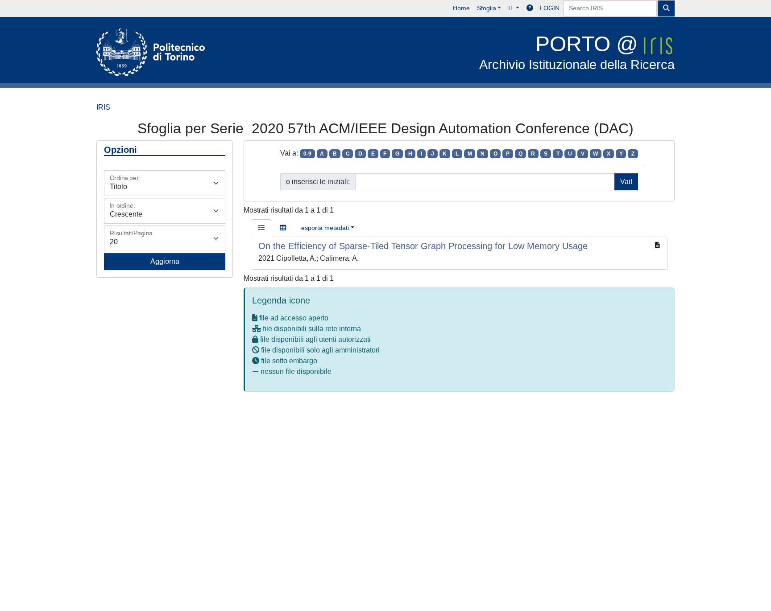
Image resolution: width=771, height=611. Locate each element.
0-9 (307, 154)
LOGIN (550, 8)
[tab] (261, 228)
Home (461, 8)
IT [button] (511, 8)
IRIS (103, 107)
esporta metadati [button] (325, 227)
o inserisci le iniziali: (318, 181)
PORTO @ (577, 52)
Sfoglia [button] (486, 8)
